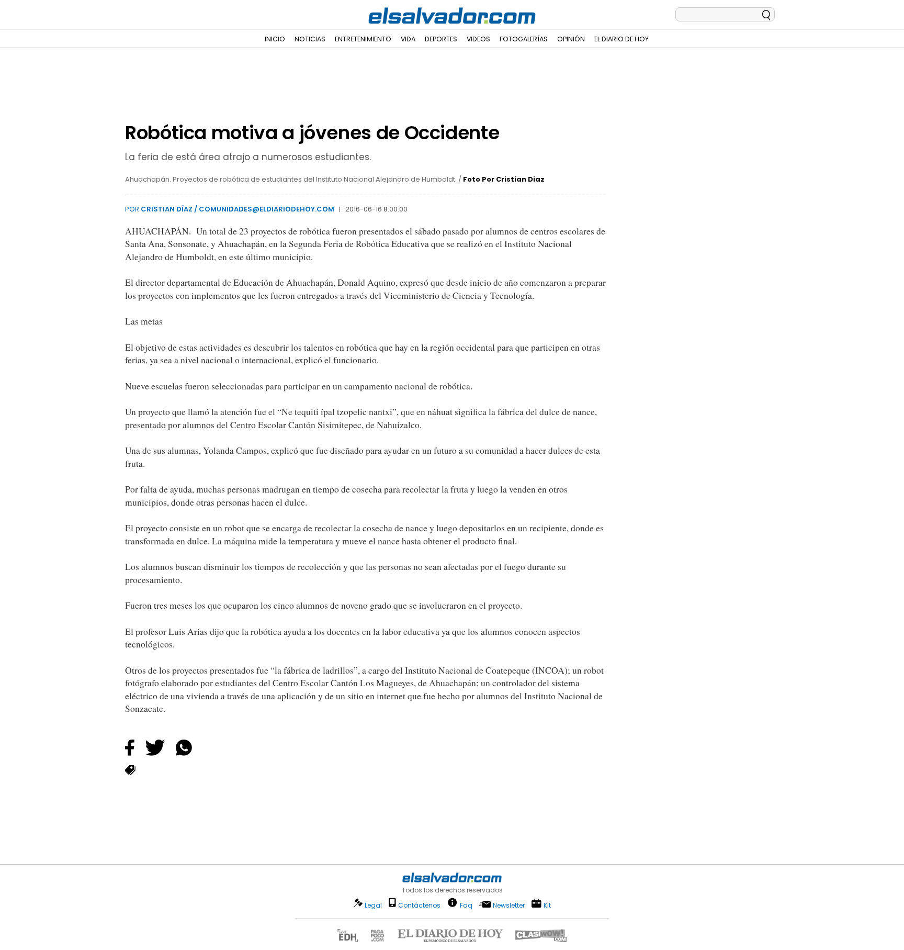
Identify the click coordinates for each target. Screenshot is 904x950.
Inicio (275, 39)
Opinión (571, 39)
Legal (373, 905)
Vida (408, 39)
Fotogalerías (524, 39)
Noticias (310, 39)
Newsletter (509, 905)
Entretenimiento (363, 39)
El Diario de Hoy (621, 39)
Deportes (441, 39)
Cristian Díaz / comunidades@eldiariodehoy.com (237, 209)
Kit (547, 905)
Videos (478, 39)
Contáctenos (419, 905)
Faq (466, 905)
